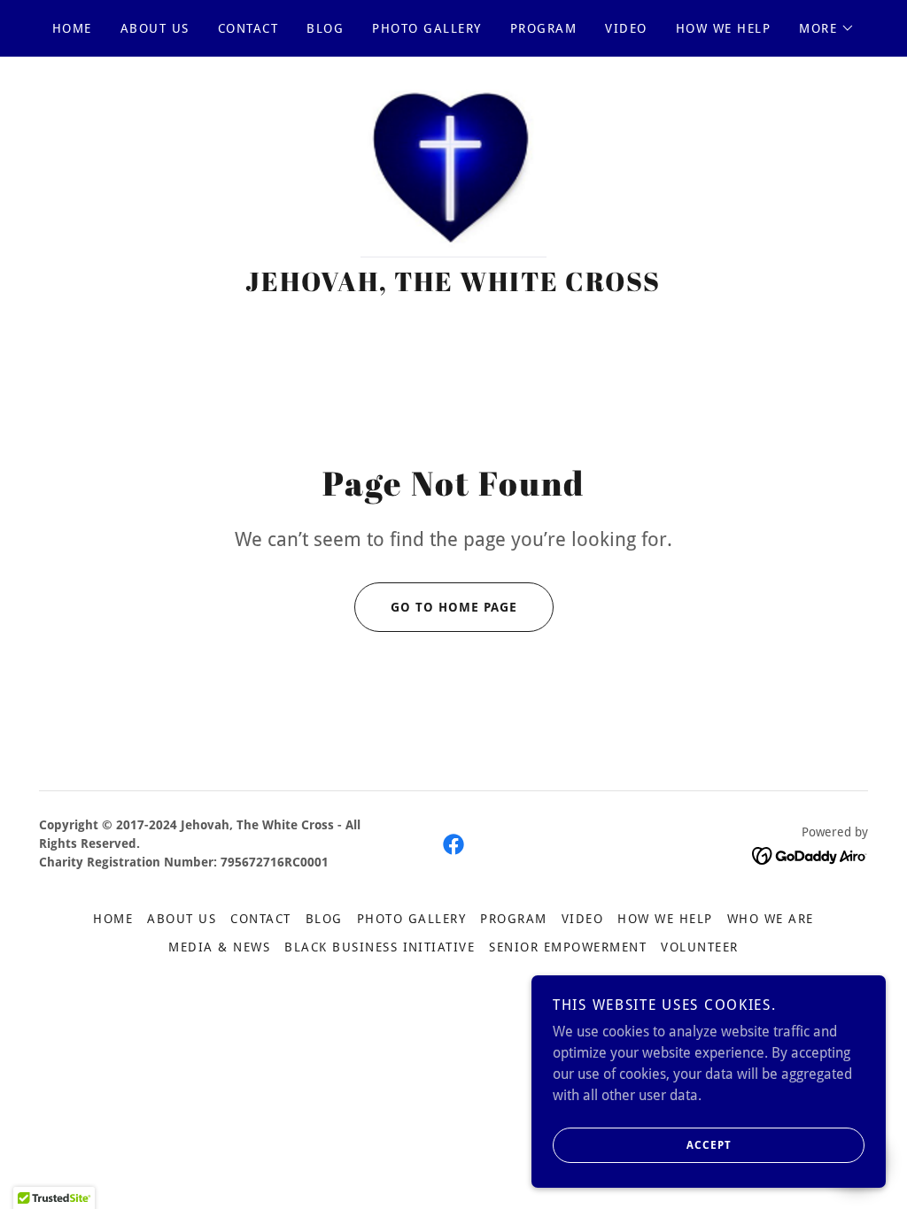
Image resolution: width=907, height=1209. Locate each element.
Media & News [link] (219, 947)
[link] (453, 170)
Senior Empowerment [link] (568, 947)
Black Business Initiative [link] (379, 947)
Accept (709, 1145)
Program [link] (544, 28)
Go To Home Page (454, 607)
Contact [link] (248, 28)
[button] (827, 28)
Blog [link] (325, 28)
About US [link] (155, 28)
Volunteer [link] (699, 947)
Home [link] (72, 28)
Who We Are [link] (770, 919)
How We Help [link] (723, 28)
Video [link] (626, 28)
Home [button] (113, 919)
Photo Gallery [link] (426, 28)
